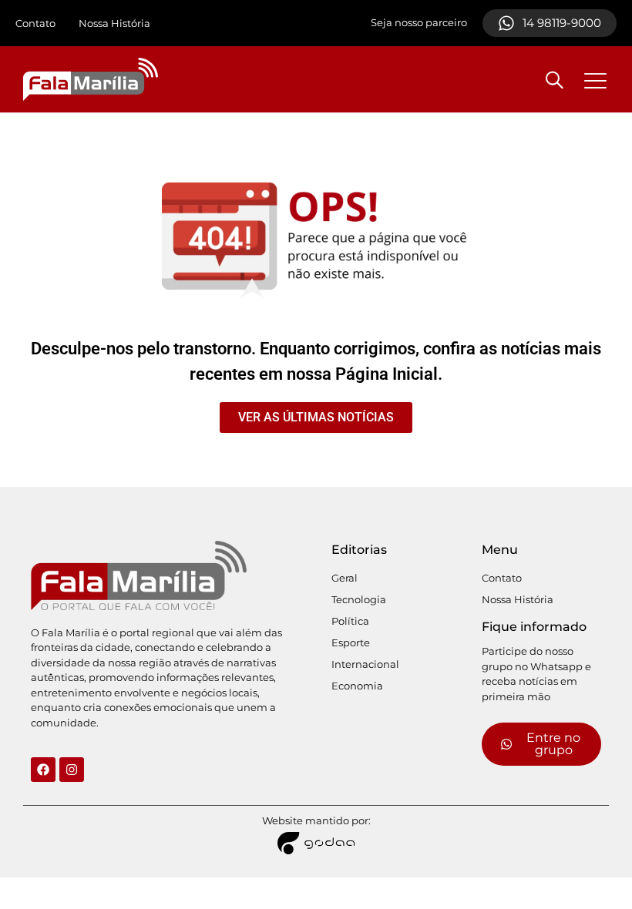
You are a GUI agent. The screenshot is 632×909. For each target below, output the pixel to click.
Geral (344, 578)
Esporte (350, 642)
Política (350, 621)
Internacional (365, 664)
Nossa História (114, 23)
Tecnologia (358, 599)
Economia (357, 685)
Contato (35, 23)
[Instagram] (71, 769)
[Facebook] (43, 769)
